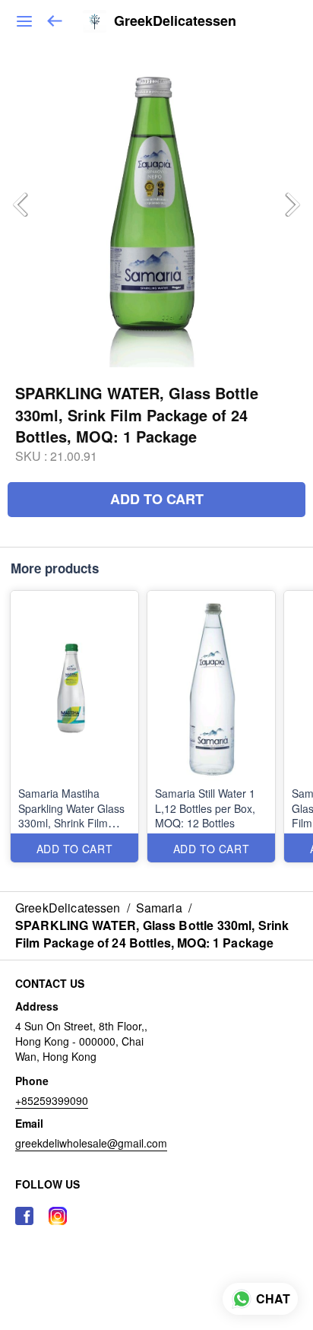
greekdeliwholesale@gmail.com (91, 1143)
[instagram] (58, 1216)
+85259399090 (51, 1100)
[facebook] (24, 1216)
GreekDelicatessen (175, 21)
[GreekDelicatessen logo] (94, 21)
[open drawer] (24, 21)
